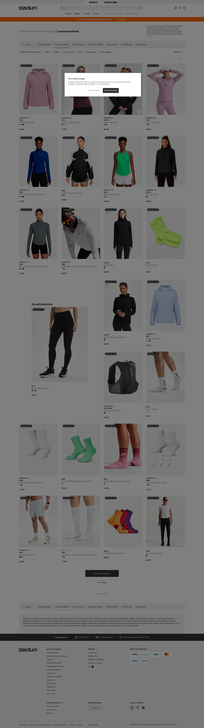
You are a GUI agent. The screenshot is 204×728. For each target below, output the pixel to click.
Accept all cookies (110, 90)
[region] (102, 85)
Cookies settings (93, 90)
